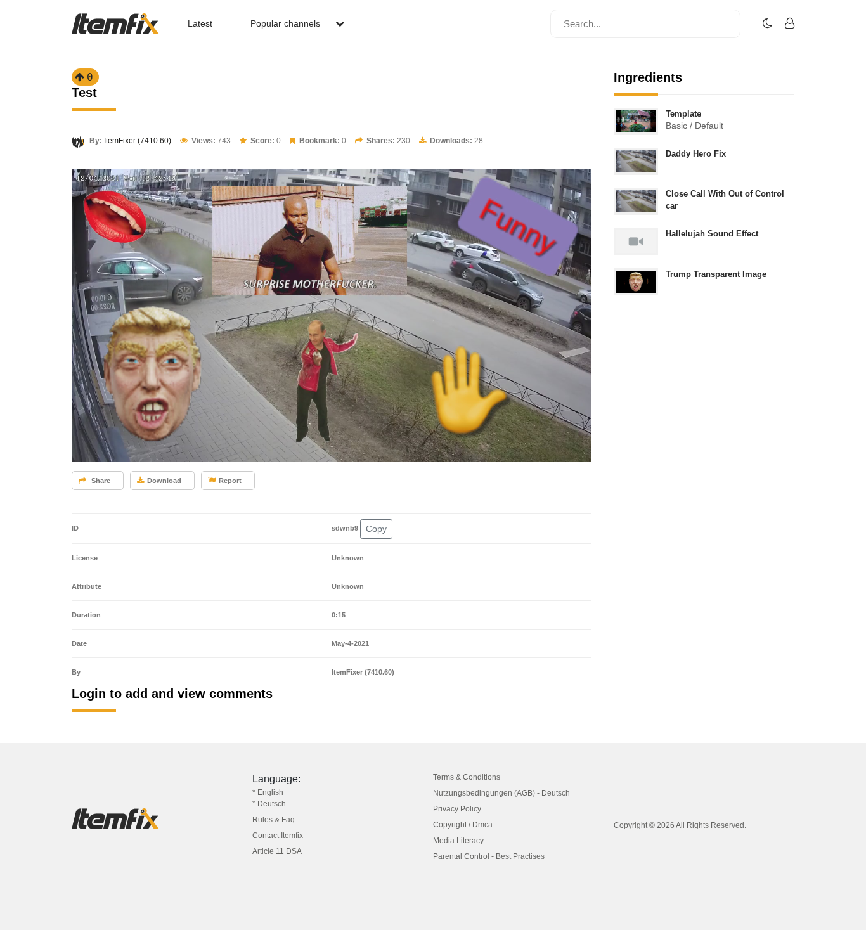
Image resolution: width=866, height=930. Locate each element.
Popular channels (286, 23)
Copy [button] (376, 529)
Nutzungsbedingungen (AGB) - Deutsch (501, 793)
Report (230, 480)
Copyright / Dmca (463, 824)
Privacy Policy (457, 808)
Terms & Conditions (466, 777)
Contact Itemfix (277, 835)
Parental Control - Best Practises (489, 856)
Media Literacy (458, 840)
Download (164, 480)
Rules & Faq (273, 819)
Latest (200, 23)
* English (267, 792)
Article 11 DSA (277, 851)
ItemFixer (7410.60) (137, 140)
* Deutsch (269, 803)
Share (99, 480)
